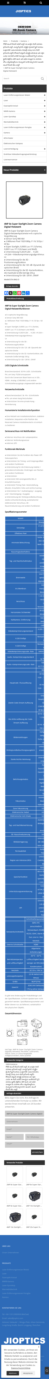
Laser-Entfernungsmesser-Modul (17, 95)
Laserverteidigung (11, 149)
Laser (6, 100)
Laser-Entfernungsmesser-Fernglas (18, 127)
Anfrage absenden (12, 286)
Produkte (14, 41)
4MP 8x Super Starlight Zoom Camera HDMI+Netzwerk (15, 1206)
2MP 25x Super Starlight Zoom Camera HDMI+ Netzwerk (34, 1227)
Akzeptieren (28, 1373)
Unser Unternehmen (10, 1252)
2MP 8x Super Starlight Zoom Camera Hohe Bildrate (34, 1184)
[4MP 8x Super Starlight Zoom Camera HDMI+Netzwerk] (15, 1195)
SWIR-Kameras (11, 1064)
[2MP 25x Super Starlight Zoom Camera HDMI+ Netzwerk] (34, 1216)
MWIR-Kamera (9, 111)
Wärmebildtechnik (11, 122)
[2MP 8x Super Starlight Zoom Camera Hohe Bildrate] (34, 1174)
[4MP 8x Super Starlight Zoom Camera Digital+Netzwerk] (24, 200)
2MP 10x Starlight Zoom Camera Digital (34, 1206)
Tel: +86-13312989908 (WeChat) (15, 1314)
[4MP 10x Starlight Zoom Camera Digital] (15, 1216)
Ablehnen (13, 1373)
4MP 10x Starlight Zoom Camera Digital (15, 1227)
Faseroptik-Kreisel (11, 106)
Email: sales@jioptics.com (12, 1318)
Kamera (24, 41)
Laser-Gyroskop (10, 116)
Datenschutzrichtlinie (20, 1368)
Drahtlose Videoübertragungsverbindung (20, 154)
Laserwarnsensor (10, 159)
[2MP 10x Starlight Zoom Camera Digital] (34, 1195)
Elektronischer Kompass (13, 143)
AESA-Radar (8, 138)
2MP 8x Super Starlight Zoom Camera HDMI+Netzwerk (15, 1184)
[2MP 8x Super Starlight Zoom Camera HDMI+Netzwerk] (15, 1174)
